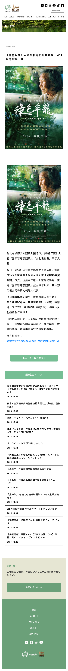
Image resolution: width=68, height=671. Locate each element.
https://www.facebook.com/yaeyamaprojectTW (33, 340)
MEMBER (21, 16)
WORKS (30, 16)
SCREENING (41, 16)
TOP (5, 16)
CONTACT (52, 16)
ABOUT (12, 16)
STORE (61, 16)
